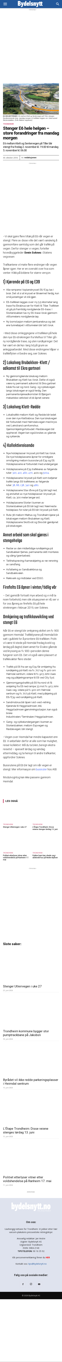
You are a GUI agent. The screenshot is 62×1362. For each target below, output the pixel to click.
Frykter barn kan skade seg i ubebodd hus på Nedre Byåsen (45, 856)
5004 (46, 472)
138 (22, 485)
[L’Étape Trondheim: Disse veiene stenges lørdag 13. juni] (46, 814)
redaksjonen (30, 157)
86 (17, 485)
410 (20, 472)
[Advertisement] (31, 42)
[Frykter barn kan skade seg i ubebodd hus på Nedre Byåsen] (46, 842)
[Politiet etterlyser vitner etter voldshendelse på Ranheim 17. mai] (16, 842)
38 (13, 485)
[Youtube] (39, 1284)
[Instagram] (31, 1284)
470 (30, 472)
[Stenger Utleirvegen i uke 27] (16, 814)
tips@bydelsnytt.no (37, 1263)
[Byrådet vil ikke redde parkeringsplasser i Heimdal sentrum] (31, 1059)
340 (27, 485)
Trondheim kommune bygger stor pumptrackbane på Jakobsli (26, 1033)
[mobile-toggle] (5, 4)
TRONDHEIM (8, 124)
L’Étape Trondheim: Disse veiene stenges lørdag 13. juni (45, 828)
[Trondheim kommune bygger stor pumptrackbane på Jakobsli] (31, 1010)
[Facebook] (23, 1284)
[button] (58, 4)
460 (25, 472)
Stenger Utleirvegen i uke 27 (14, 827)
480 (36, 485)
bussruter (41, 769)
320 (14, 472)
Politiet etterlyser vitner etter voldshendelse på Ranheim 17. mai (16, 857)
